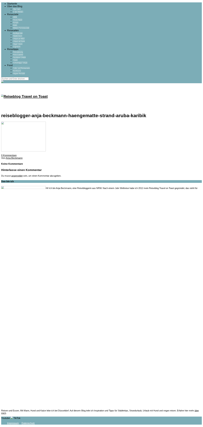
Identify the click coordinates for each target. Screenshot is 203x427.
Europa (15, 23)
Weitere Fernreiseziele (21, 28)
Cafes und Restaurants (21, 68)
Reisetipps (12, 49)
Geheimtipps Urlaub (20, 63)
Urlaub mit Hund (19, 41)
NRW (15, 17)
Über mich (17, 9)
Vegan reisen (17, 44)
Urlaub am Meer (19, 39)
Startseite (12, 3)
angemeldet (17, 175)
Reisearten (13, 30)
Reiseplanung (18, 52)
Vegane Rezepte (19, 73)
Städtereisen (17, 36)
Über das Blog (14, 6)
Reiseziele (12, 14)
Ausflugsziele (18, 33)
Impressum (13, 423)
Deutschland (17, 20)
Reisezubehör (18, 55)
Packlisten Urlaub (19, 57)
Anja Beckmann (14, 158)
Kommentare (9, 155)
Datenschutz (28, 423)
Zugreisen (16, 47)
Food (10, 65)
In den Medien (18, 12)
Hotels (15, 60)
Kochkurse (17, 71)
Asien (15, 25)
